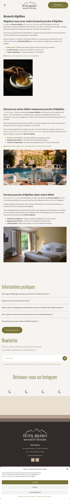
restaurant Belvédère (32, 24)
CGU (39, 364)
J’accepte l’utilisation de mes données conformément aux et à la (32, 364)
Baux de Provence (17, 132)
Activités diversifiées (15, 138)
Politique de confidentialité (43, 496)
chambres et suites (12, 198)
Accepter (35, 482)
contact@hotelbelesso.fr (35, 455)
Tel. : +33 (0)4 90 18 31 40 (35, 452)
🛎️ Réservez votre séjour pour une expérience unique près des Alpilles (27, 146)
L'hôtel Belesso (8, 112)
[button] (67, 469)
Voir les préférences (35, 492)
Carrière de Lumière (34, 132)
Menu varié (11, 47)
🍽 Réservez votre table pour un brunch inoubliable (21, 56)
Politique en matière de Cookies (27, 496)
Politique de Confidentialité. (53, 364)
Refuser (35, 487)
